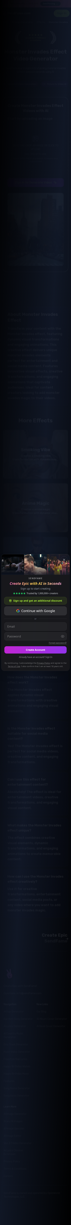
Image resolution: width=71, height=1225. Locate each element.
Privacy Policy (43, 663)
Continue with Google (38, 611)
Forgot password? (58, 642)
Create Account (35, 650)
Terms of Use (14, 666)
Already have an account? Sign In (35, 657)
